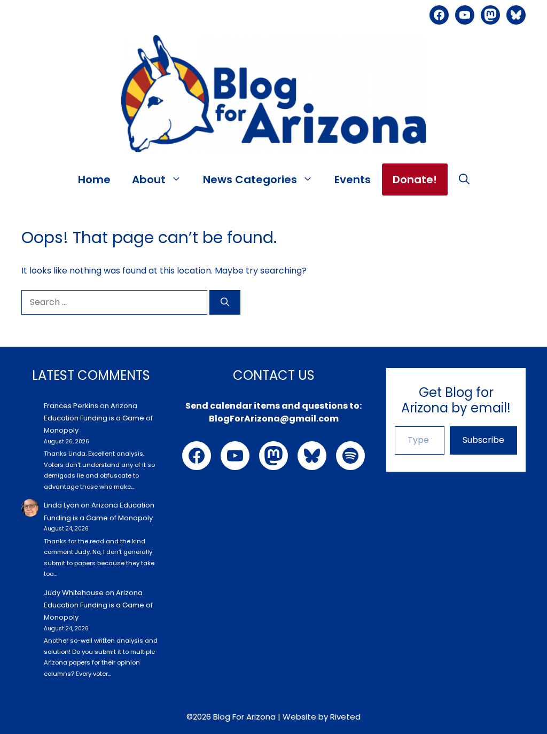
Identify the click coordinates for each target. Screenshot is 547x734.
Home (94, 179)
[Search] (224, 302)
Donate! (415, 179)
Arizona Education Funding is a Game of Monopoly (98, 418)
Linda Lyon (61, 505)
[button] (464, 179)
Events (352, 179)
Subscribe (483, 440)
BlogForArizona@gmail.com (274, 418)
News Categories (250, 179)
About (149, 179)
